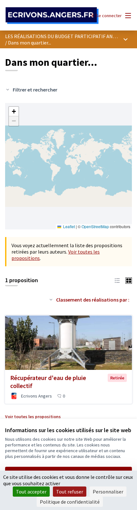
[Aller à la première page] (52, 15)
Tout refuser (69, 491)
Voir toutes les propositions (33, 416)
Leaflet (68, 226)
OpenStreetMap (95, 226)
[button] (13, 111)
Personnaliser (108, 491)
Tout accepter (31, 491)
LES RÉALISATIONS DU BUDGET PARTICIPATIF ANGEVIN (65, 36)
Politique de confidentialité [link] (70, 502)
